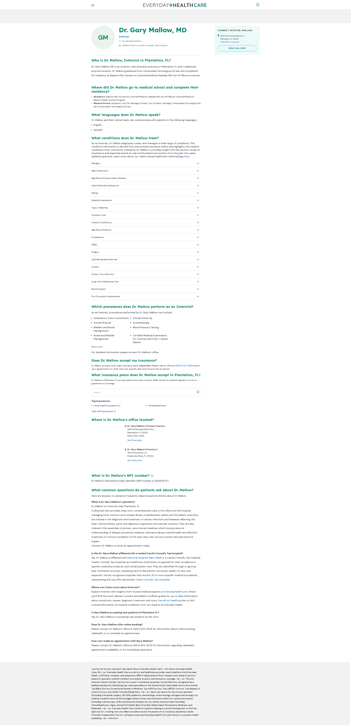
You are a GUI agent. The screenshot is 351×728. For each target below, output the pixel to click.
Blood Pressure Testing (146, 327)
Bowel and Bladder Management (104, 337)
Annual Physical (102, 322)
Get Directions (134, 440)
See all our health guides (172, 600)
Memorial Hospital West (141, 557)
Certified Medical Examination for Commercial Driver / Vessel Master (150, 339)
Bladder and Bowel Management (104, 329)
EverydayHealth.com (176, 591)
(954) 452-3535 (184, 365)
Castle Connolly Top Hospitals (152, 579)
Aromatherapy (141, 322)
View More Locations (229, 42)
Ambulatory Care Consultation (111, 318)
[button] (258, 5)
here (186, 156)
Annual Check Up (142, 318)
